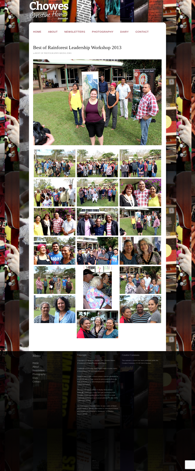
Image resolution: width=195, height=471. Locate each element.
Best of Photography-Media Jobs (53, 53)
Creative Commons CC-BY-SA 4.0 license (136, 363)
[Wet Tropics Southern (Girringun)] (54, 192)
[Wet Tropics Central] (97, 163)
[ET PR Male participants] (97, 251)
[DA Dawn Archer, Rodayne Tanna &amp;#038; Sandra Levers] (54, 251)
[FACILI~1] (54, 280)
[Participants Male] (54, 163)
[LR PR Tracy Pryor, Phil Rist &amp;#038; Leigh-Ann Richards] (140, 192)
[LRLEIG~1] (54, 222)
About (53, 31)
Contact (142, 31)
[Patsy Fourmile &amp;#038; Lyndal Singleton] (54, 309)
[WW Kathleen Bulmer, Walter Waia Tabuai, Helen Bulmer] (97, 222)
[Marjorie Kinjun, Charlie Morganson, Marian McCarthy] (97, 287)
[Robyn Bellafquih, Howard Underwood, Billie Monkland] (140, 309)
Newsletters (74, 31)
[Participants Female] (97, 192)
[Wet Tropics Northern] (140, 163)
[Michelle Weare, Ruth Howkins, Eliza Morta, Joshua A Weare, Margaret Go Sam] (140, 280)
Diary (124, 31)
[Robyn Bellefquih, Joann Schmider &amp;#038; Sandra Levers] (97, 324)
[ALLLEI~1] (140, 222)
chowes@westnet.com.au (86, 398)
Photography (102, 31)
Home (37, 31)
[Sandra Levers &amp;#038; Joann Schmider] (140, 251)
